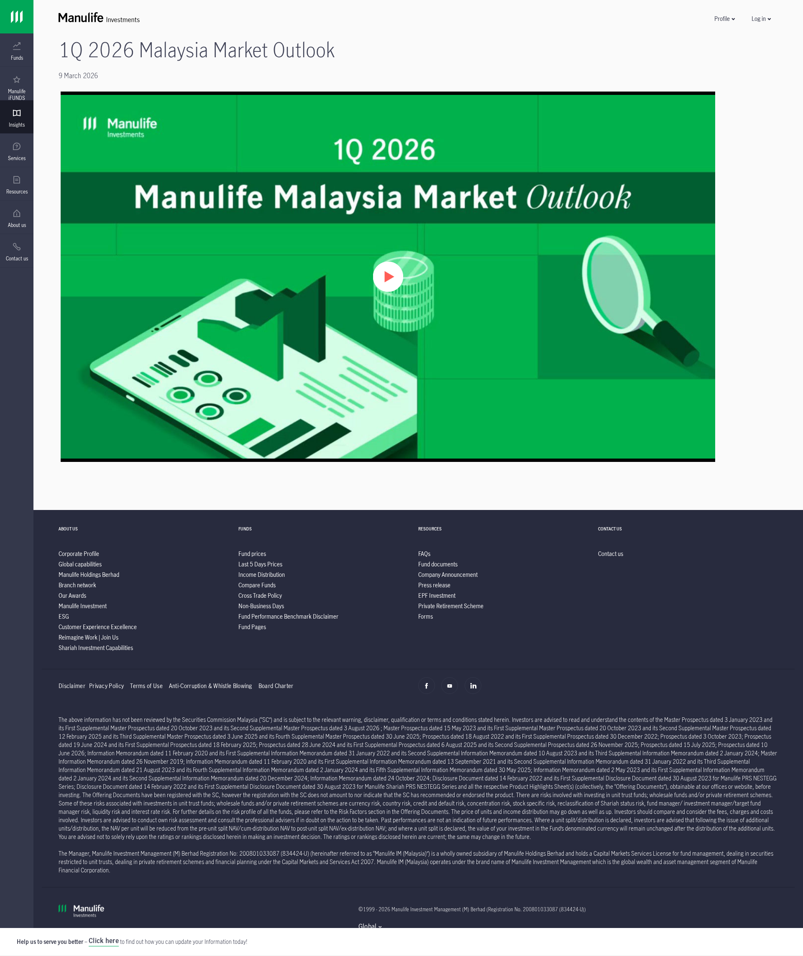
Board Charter (276, 686)
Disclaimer (72, 686)
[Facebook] (429, 690)
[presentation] (16, 50)
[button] (724, 19)
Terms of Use (146, 686)
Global (367, 926)
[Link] (16, 16)
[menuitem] (16, 51)
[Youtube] (452, 690)
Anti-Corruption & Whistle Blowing (210, 686)
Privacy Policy (106, 686)
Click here (104, 940)
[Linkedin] (475, 690)
